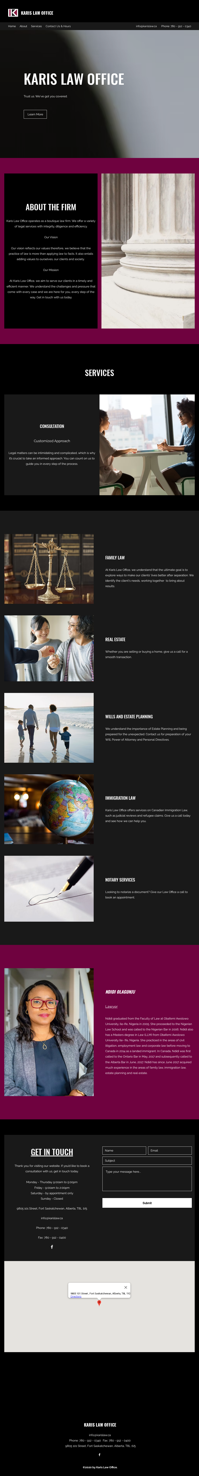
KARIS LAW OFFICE (37, 13)
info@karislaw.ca (146, 26)
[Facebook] (51, 1246)
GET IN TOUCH (52, 1152)
